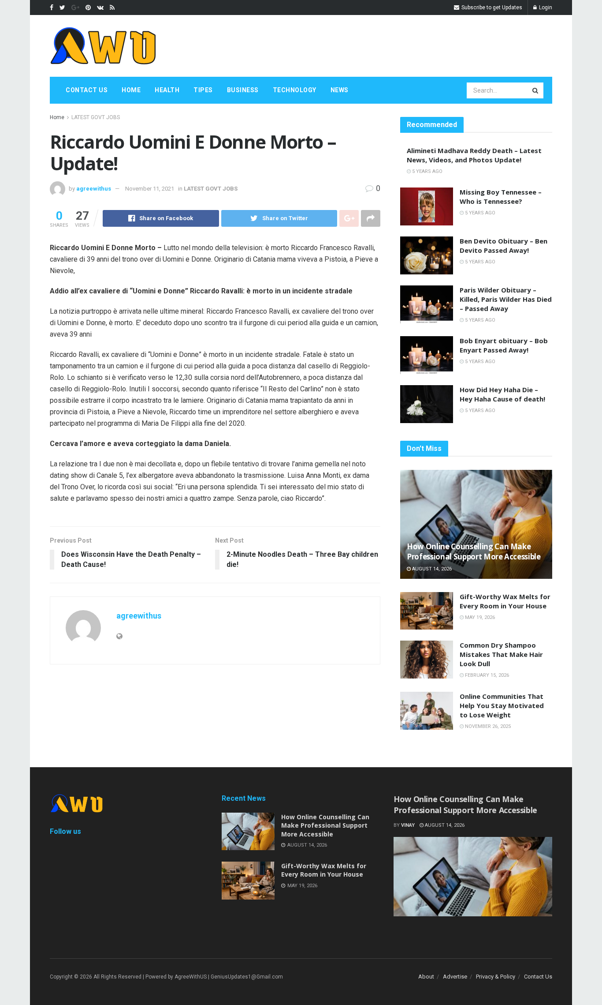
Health (167, 90)
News (340, 90)
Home (131, 90)
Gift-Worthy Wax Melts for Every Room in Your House (505, 601)
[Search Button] (536, 90)
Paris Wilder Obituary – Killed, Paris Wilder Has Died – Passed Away (506, 299)
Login (545, 7)
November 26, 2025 (487, 726)
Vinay (408, 825)
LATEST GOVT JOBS (95, 117)
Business (243, 90)
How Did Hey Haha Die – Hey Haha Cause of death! (502, 394)
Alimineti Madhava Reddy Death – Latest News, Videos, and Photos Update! (474, 155)
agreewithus (93, 188)
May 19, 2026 (479, 617)
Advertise (455, 976)
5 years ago (426, 171)
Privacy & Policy (495, 976)
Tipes (203, 90)
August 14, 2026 (431, 569)
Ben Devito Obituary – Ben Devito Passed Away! (503, 245)
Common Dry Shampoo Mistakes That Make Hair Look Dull (501, 654)
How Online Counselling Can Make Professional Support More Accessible (474, 551)
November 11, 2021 (149, 188)
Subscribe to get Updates (491, 7)
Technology (294, 90)
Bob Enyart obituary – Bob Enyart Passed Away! (504, 345)
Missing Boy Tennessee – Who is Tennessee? (501, 197)
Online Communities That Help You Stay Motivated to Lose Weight (502, 705)
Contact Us (87, 90)
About (426, 976)
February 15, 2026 (486, 675)
